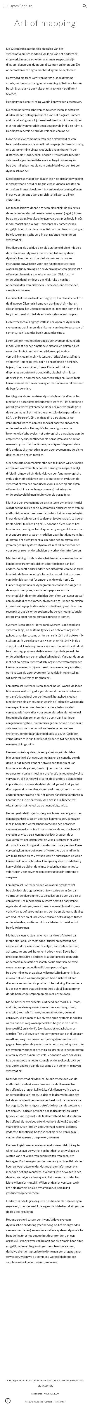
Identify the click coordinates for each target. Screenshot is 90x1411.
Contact (48, 1401)
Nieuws (29, 1401)
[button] (5, 6)
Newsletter (59, 1401)
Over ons (38, 1401)
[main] (45, 22)
